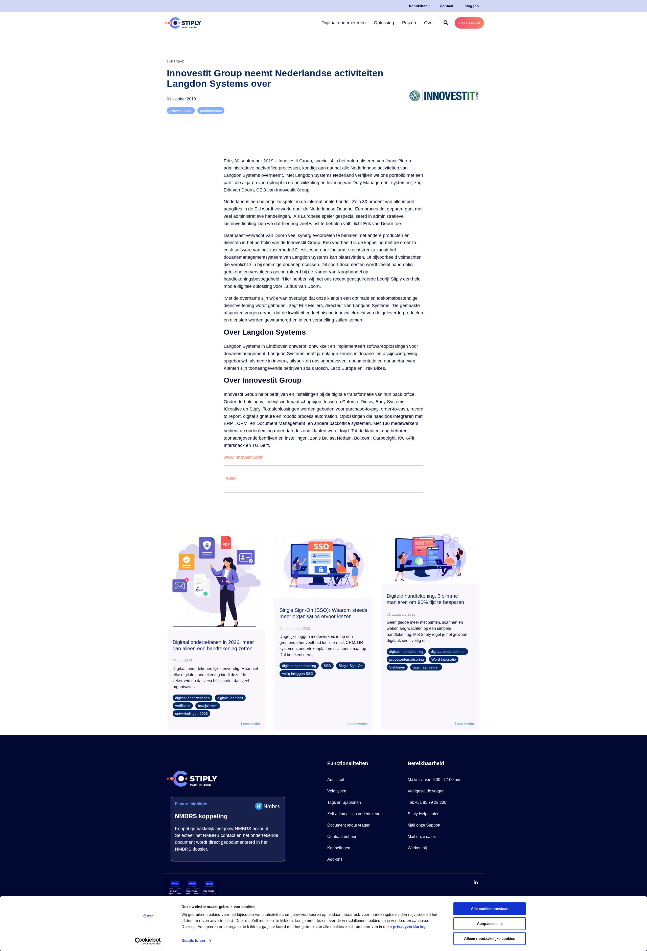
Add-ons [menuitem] (334, 859)
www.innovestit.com (244, 457)
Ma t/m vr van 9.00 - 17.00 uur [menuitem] (434, 779)
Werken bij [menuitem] (417, 848)
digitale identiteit (230, 698)
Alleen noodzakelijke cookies (489, 938)
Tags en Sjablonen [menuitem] (344, 802)
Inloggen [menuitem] (471, 6)
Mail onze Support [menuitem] (424, 825)
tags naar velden (426, 667)
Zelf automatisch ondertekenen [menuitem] (355, 814)
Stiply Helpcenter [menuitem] (423, 814)
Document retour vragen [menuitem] (349, 825)
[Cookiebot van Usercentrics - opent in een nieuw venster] (148, 941)
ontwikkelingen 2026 (191, 713)
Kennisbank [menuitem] (419, 6)
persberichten (211, 111)
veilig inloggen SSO (297, 674)
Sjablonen (397, 667)
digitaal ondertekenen (192, 698)
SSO (327, 666)
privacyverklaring (409, 926)
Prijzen (409, 22)
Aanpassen (487, 923)
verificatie (182, 706)
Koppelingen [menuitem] (338, 848)
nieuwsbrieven (180, 111)
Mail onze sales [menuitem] (422, 836)
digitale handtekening (299, 666)
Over (429, 22)
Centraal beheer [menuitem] (341, 836)
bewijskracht (208, 706)
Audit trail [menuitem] (335, 779)
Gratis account (469, 22)
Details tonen (193, 941)
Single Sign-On (351, 666)
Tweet (230, 478)
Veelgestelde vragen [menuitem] (426, 791)
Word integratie (443, 659)
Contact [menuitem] (446, 6)
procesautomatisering (406, 659)
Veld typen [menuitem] (336, 791)
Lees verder (250, 724)
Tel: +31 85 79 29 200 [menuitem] (427, 802)
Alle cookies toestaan (490, 908)
